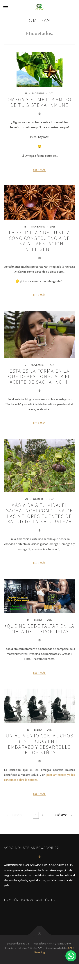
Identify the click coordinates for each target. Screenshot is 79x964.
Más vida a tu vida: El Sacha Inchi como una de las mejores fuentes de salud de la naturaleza (39, 513)
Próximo (61, 815)
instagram (20, 910)
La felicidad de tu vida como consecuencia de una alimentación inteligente (39, 241)
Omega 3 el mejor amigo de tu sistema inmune (39, 102)
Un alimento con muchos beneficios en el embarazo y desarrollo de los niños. (39, 744)
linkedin (30, 910)
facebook (10, 910)
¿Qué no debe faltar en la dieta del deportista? (39, 629)
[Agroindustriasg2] (39, 6)
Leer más (39, 169)
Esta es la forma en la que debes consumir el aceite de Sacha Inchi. (39, 376)
